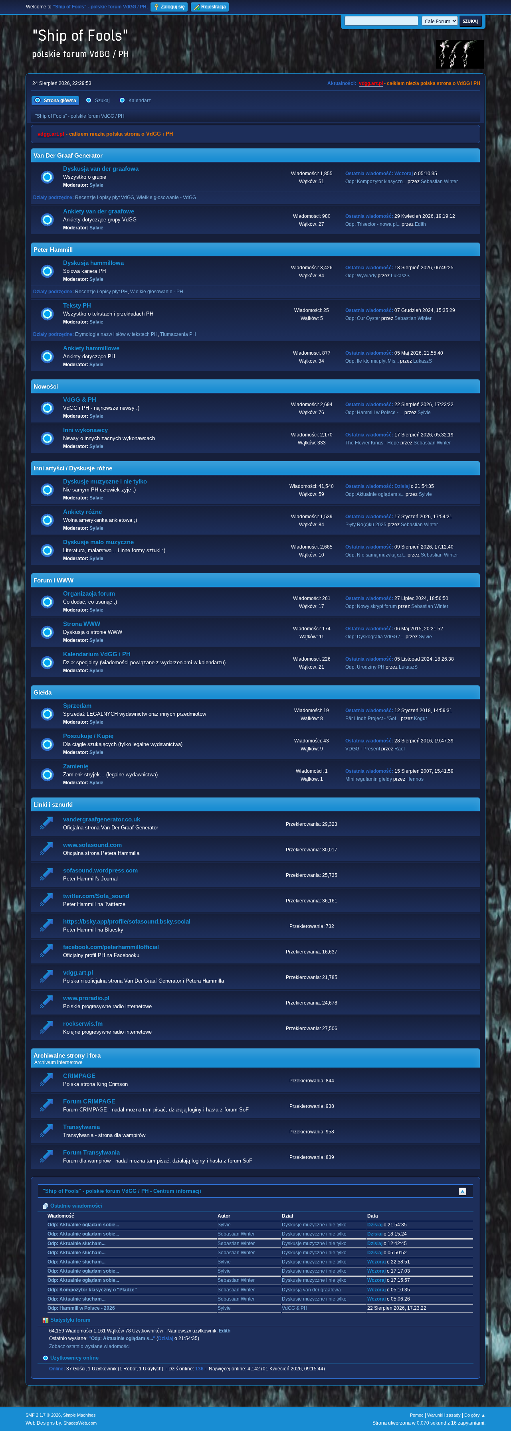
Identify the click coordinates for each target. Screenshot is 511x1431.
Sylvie (96, 185)
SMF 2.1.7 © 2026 (43, 1415)
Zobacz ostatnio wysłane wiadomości (89, 1346)
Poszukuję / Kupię (88, 736)
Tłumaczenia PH (178, 334)
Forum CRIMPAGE (89, 1101)
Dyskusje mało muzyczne (98, 542)
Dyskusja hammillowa (93, 263)
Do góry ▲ (474, 1415)
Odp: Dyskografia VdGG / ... (374, 637)
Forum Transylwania (91, 1152)
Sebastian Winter (439, 181)
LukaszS (400, 275)
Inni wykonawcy (85, 430)
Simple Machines (79, 1415)
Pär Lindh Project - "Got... (372, 718)
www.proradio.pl (86, 998)
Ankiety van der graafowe (98, 211)
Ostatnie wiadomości (75, 1206)
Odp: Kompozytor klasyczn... (375, 181)
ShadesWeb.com (80, 1423)
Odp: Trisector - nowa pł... (372, 224)
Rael (399, 749)
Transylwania (81, 1127)
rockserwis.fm (83, 1023)
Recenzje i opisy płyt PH (101, 291)
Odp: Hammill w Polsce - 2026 (81, 1308)
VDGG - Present (362, 749)
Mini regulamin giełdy (368, 779)
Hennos (415, 779)
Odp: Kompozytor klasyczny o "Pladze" (92, 1290)
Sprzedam (77, 706)
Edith (420, 224)
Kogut (420, 718)
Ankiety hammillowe (91, 348)
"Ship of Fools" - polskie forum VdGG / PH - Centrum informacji (122, 1191)
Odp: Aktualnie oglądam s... (374, 494)
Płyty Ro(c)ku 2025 (365, 524)
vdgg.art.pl (371, 83)
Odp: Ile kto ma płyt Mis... (372, 361)
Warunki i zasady (444, 1415)
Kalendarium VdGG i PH (97, 654)
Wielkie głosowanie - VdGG (166, 197)
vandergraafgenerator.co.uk (101, 819)
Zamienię (75, 766)
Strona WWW (81, 624)
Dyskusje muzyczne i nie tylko (105, 481)
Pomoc (417, 1415)
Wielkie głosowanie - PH (156, 291)
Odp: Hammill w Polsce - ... (374, 412)
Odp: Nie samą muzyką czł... (375, 555)
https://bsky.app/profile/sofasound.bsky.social (126, 921)
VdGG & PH (79, 400)
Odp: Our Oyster (363, 318)
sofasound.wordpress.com (100, 870)
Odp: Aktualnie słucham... (76, 1243)
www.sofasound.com (92, 845)
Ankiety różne (82, 512)
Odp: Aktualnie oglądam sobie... (83, 1225)
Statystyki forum (70, 1320)
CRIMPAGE (79, 1076)
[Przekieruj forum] (47, 824)
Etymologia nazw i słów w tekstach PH (116, 334)
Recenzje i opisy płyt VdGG (104, 197)
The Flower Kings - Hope (372, 443)
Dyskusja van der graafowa (101, 169)
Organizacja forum (89, 593)
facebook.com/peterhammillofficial (111, 947)
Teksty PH (77, 305)
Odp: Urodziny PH (364, 667)
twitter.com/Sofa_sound (96, 896)
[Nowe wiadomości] (47, 177)
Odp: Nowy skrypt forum (371, 606)
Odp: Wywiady (361, 275)
